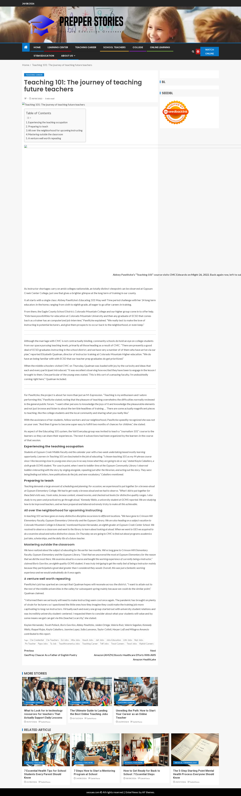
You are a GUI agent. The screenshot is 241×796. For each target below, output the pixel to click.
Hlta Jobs (75, 640)
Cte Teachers (52, 640)
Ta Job (53, 643)
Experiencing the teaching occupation (48, 122)
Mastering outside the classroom (45, 134)
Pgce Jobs (43, 643)
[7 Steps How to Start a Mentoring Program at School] (96, 749)
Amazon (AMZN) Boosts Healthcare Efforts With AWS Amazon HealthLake (125, 655)
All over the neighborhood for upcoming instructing (55, 130)
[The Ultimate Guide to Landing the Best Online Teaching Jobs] (90, 691)
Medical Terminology (186, 763)
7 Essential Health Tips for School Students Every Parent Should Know (45, 774)
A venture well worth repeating (44, 138)
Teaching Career (85, 47)
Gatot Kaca (45, 722)
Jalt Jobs (100, 640)
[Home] (26, 47)
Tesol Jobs (132, 643)
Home (37, 47)
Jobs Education (113, 640)
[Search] (193, 51)
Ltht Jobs (127, 640)
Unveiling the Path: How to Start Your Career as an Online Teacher (135, 714)
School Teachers (114, 47)
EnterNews (132, 792)
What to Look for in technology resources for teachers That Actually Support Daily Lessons (43, 714)
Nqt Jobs (138, 640)
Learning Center (58, 47)
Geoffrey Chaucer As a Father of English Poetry (50, 652)
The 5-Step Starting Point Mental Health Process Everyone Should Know (193, 774)
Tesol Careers (117, 643)
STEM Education (44, 55)
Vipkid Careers (146, 643)
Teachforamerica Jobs (69, 643)
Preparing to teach (38, 126)
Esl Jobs (65, 640)
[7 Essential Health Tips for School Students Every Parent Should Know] (46, 749)
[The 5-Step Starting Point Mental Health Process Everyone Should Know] (195, 749)
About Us (67, 55)
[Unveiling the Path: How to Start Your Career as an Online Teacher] (136, 691)
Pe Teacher (30, 643)
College (138, 47)
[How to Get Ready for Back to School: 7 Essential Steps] (145, 749)
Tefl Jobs (104, 643)
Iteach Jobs (87, 640)
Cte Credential (37, 640)
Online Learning (160, 47)
